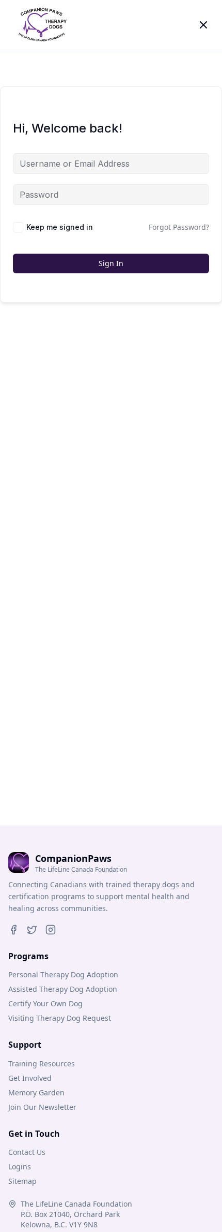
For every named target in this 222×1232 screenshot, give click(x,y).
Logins (19, 1166)
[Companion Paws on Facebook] (13, 930)
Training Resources (41, 1063)
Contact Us (26, 1152)
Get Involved (30, 1078)
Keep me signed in (59, 227)
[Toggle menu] (203, 24)
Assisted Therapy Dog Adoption (62, 989)
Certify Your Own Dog (45, 1003)
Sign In (111, 263)
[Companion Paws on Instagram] (50, 930)
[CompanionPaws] (41, 25)
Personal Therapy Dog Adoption (63, 974)
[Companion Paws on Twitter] (32, 930)
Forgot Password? (179, 227)
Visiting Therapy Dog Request (59, 1018)
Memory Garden (36, 1092)
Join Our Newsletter (42, 1107)
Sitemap (22, 1181)
